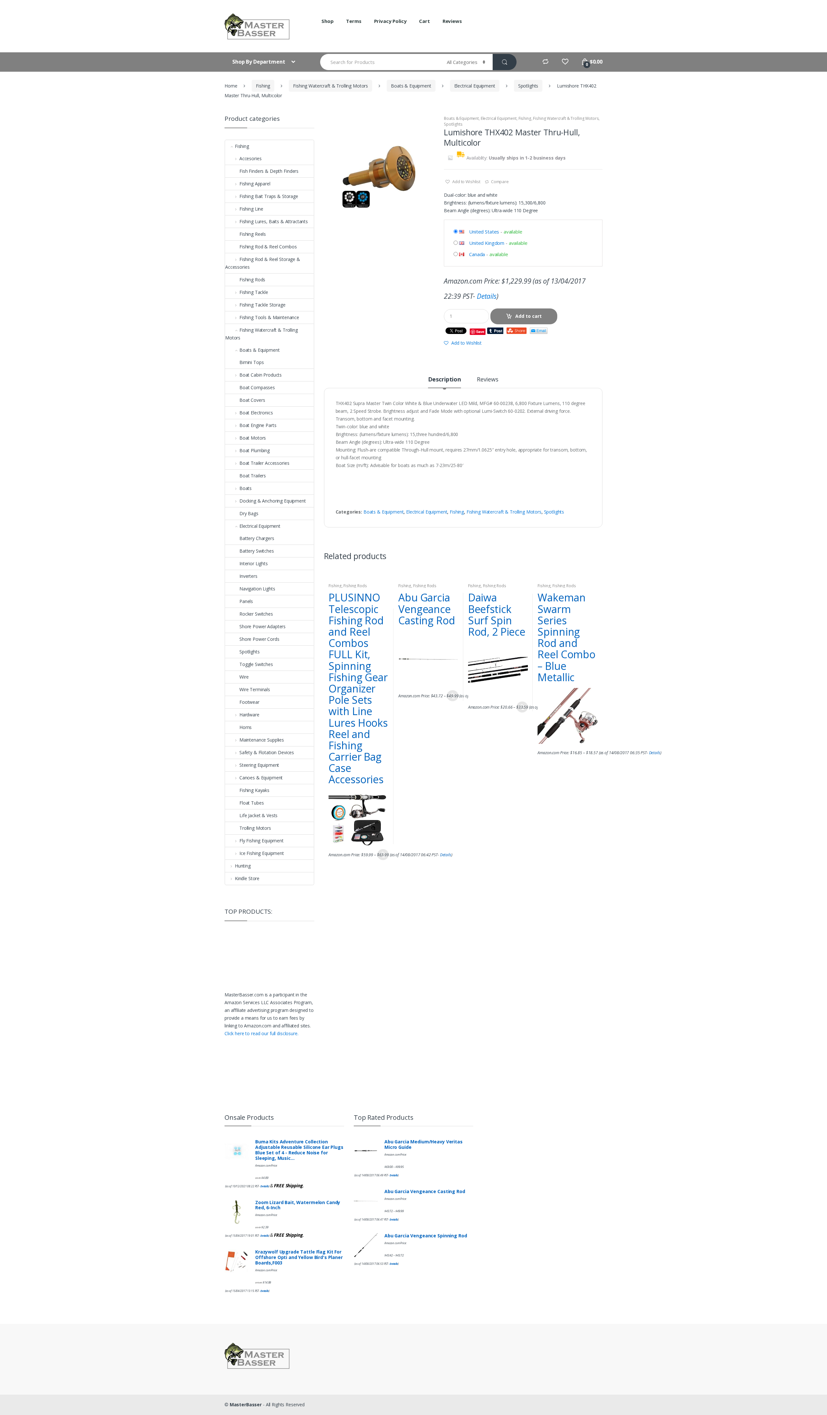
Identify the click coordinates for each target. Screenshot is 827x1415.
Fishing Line (251, 209)
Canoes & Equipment (261, 778)
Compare (500, 181)
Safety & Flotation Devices (266, 752)
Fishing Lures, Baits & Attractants (273, 221)
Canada (477, 254)
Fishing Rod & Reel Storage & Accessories (262, 263)
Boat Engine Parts (257, 425)
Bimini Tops (251, 362)
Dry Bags (248, 513)
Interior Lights (253, 563)
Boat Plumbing (254, 450)
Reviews (452, 21)
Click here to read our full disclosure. (261, 1033)
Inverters (248, 576)
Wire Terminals (254, 689)
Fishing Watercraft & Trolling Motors (330, 86)
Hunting (243, 866)
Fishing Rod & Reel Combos (268, 247)
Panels (246, 601)
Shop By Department (259, 61)
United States (484, 231)
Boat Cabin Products (260, 375)
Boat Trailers (252, 476)
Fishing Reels (252, 234)
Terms (353, 21)
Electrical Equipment (474, 86)
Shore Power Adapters (262, 626)
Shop (327, 21)
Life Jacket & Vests (258, 815)
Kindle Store (247, 878)
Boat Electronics (256, 413)
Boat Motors (252, 438)
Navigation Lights (257, 589)
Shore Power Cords (259, 639)
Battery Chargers (256, 538)
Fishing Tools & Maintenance (269, 317)
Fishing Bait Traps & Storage (268, 196)
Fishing (263, 86)
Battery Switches (256, 551)
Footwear (249, 702)
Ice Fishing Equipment (261, 853)
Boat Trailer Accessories (264, 463)
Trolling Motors (255, 828)
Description (444, 379)
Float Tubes (251, 803)
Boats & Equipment (411, 86)
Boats (245, 488)
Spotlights (528, 86)
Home (231, 86)
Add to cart (528, 316)
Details (487, 296)
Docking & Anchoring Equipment (272, 501)
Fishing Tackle (253, 292)
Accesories (250, 158)
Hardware (249, 715)
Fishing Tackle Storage (262, 305)
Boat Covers (252, 400)
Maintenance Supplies (261, 740)
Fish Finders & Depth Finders (268, 171)
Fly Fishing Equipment (261, 841)
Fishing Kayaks (254, 790)
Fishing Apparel (254, 184)
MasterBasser (246, 1404)
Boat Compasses (257, 387)
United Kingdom (486, 243)
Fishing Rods (355, 585)
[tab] (444, 382)
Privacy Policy (390, 21)
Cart (424, 21)
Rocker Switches (256, 614)
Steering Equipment (259, 765)
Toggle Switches (256, 664)
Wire (243, 677)
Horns (245, 727)
